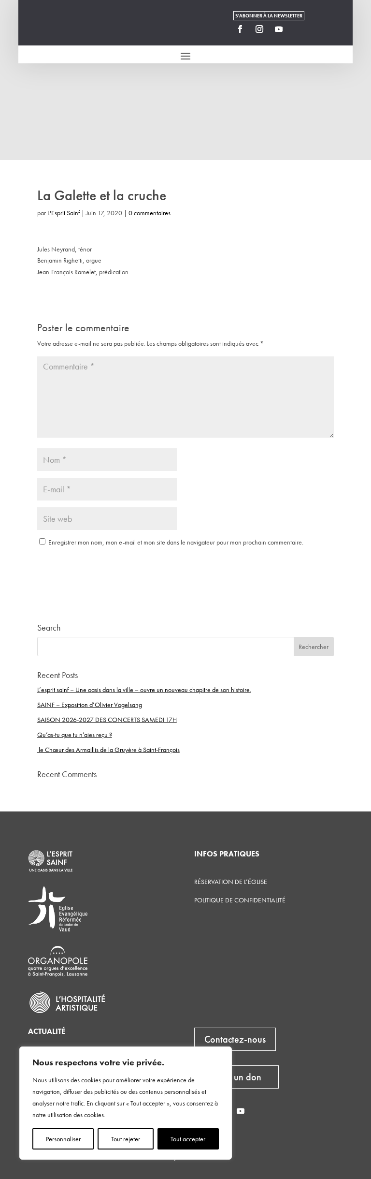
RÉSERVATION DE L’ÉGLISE (230, 881)
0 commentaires (149, 212)
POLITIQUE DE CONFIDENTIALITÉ (239, 900)
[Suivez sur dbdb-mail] (298, 29)
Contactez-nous (235, 1039)
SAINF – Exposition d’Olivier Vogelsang (89, 704)
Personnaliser (63, 1139)
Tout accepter (188, 1139)
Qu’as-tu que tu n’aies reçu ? (74, 734)
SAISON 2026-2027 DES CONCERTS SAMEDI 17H (107, 719)
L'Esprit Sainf (63, 212)
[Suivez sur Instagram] (259, 29)
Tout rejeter (125, 1139)
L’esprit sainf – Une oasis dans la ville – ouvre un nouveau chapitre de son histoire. (144, 689)
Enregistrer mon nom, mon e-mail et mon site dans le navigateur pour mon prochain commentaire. (175, 542)
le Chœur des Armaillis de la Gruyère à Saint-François (108, 749)
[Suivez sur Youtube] (278, 29)
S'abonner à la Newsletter (268, 16)
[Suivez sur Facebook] (240, 29)
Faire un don (236, 1077)
